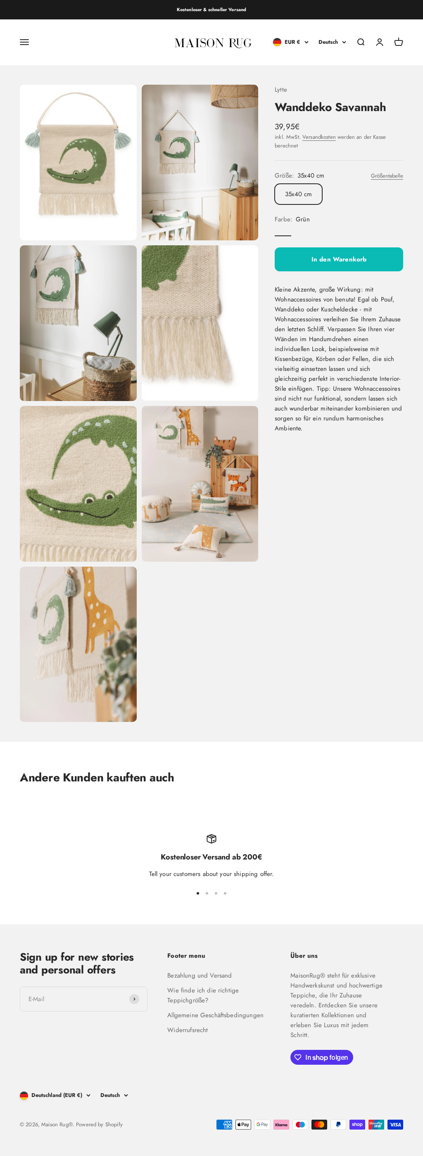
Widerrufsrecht (187, 1030)
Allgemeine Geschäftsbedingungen (215, 1015)
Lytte (281, 89)
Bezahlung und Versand (199, 975)
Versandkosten (319, 137)
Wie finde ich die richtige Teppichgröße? (203, 995)
